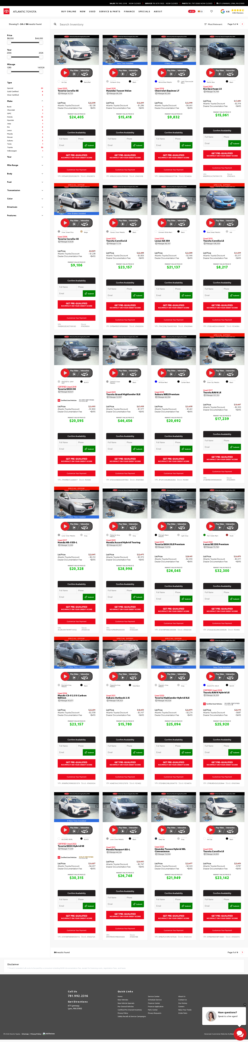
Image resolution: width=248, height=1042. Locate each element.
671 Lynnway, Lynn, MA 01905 (231, 3)
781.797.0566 (191, 3)
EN (193, 11)
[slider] (9, 42)
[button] (96, 49)
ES (202, 11)
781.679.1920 (154, 3)
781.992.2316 (118, 3)
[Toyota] (6, 11)
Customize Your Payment (76, 169)
